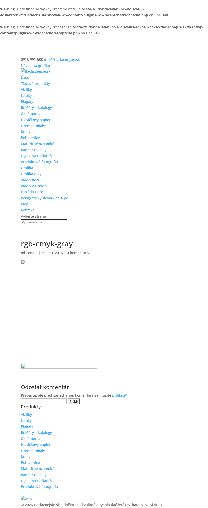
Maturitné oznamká (37, 143)
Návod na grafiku (35, 65)
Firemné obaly (33, 125)
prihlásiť (119, 395)
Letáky (26, 95)
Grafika (27, 167)
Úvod (25, 77)
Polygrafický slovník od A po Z (46, 198)
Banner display (33, 149)
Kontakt (27, 210)
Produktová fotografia (39, 161)
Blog (24, 204)
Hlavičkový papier (36, 119)
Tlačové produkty (35, 83)
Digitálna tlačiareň (36, 155)
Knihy (25, 131)
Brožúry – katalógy (36, 107)
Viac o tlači (30, 180)
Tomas (31, 252)
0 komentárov (78, 252)
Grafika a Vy (31, 173)
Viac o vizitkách (34, 186)
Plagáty (27, 101)
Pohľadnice (30, 137)
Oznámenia (30, 113)
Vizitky (26, 89)
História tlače (32, 191)
